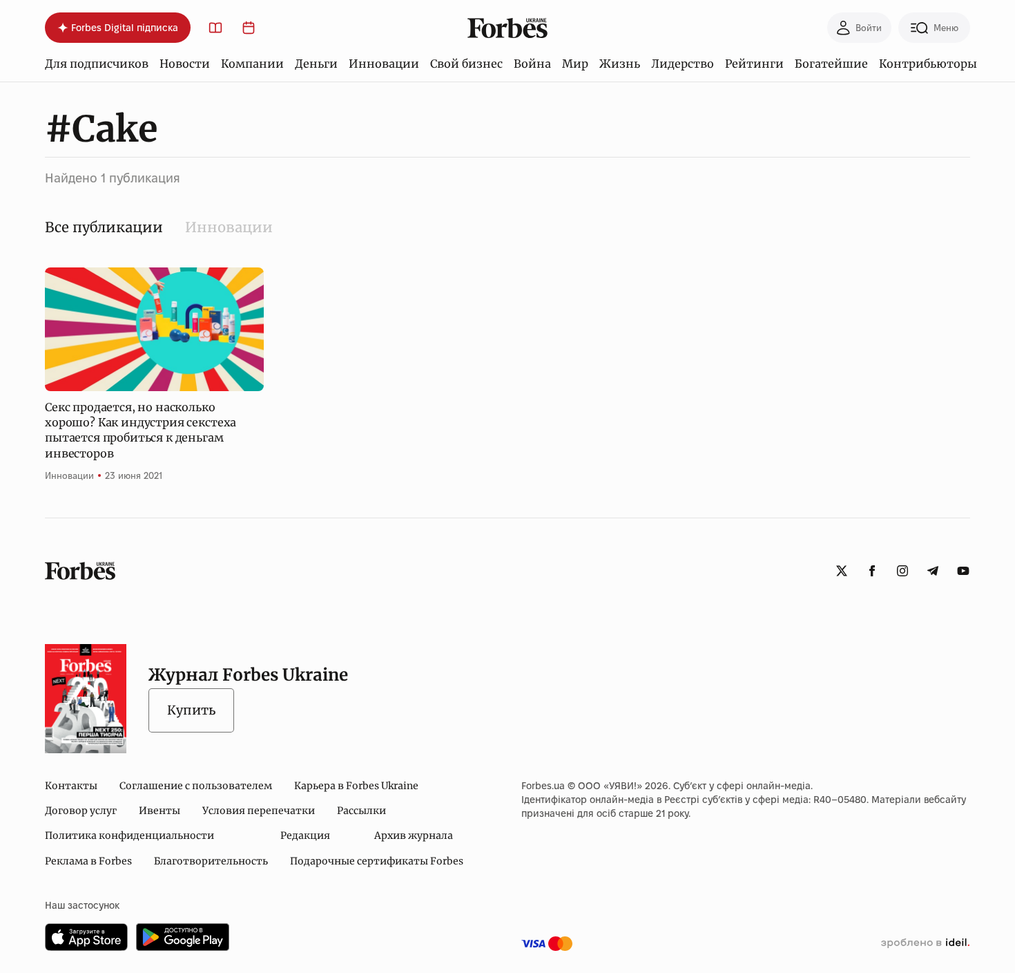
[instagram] (902, 571)
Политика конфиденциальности (129, 835)
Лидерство (682, 63)
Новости (185, 63)
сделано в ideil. (925, 943)
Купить (191, 710)
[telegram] (933, 571)
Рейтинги (754, 63)
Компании (252, 63)
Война (532, 63)
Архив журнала (413, 835)
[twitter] (841, 571)
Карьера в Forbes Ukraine (356, 786)
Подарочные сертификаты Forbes (376, 861)
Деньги (316, 63)
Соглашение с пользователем (195, 786)
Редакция (305, 835)
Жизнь (619, 63)
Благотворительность (211, 861)
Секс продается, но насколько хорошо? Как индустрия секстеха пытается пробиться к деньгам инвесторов (140, 430)
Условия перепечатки (258, 810)
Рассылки (361, 810)
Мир (575, 63)
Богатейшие (831, 63)
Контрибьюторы (928, 63)
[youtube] (963, 571)
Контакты (71, 786)
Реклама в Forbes (88, 861)
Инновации (384, 63)
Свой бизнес (466, 63)
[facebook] (872, 571)
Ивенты (159, 810)
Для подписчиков (96, 63)
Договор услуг (81, 810)
